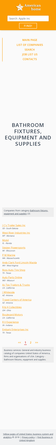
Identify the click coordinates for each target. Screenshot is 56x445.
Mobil (5, 240)
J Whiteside (8, 292)
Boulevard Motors (12, 314)
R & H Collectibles (12, 307)
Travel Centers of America (16, 299)
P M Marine (8, 255)
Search (30, 49)
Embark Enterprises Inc (15, 329)
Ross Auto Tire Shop (13, 270)
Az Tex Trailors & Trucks (16, 284)
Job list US (29, 54)
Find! (28, 26)
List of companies (30, 45)
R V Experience (10, 322)
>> (36, 342)
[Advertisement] (28, 92)
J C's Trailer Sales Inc (13, 225)
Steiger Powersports (13, 247)
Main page (29, 40)
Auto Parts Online (12, 277)
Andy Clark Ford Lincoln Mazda (19, 262)
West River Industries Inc (16, 232)
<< (19, 342)
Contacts (30, 59)
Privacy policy (28, 437)
